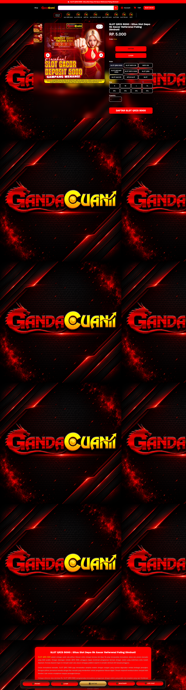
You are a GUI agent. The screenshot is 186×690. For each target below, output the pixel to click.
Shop (36, 8)
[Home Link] (48, 7)
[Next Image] (101, 55)
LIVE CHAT (151, 683)
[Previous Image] (47, 55)
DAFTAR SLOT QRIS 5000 (131, 110)
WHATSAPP (123, 683)
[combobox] (86, 8)
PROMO (37, 683)
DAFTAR (131, 48)
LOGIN (130, 55)
